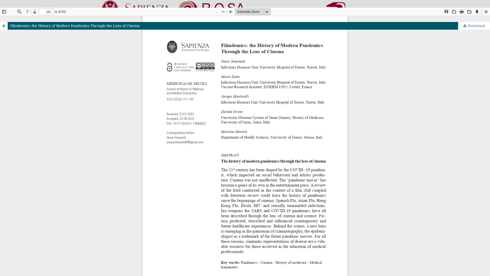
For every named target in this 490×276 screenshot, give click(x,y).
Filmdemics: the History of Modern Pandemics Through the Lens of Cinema (75, 25)
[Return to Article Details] (4, 26)
